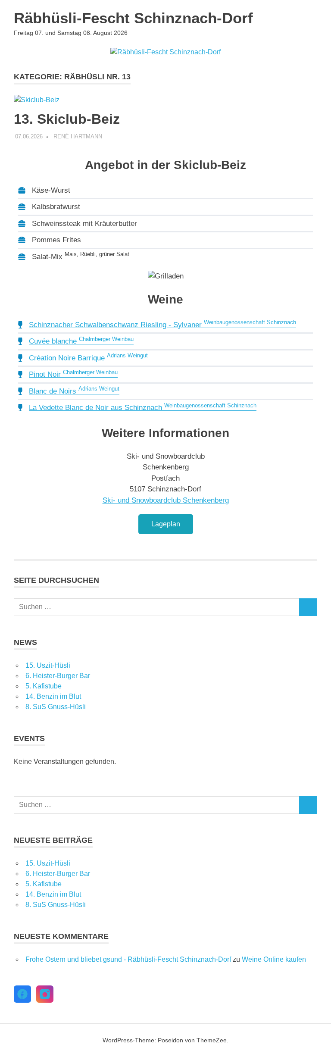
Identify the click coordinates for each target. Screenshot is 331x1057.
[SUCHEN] (308, 607)
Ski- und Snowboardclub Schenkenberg (166, 500)
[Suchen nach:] (157, 607)
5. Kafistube (43, 686)
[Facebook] (22, 994)
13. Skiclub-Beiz (67, 119)
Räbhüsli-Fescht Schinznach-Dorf (133, 17)
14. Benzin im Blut (53, 696)
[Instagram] (44, 994)
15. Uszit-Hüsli (47, 665)
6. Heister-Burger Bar (57, 675)
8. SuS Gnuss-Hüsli (55, 706)
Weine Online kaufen (274, 959)
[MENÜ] (304, 24)
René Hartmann (77, 136)
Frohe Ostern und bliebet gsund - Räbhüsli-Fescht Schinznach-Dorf (128, 959)
